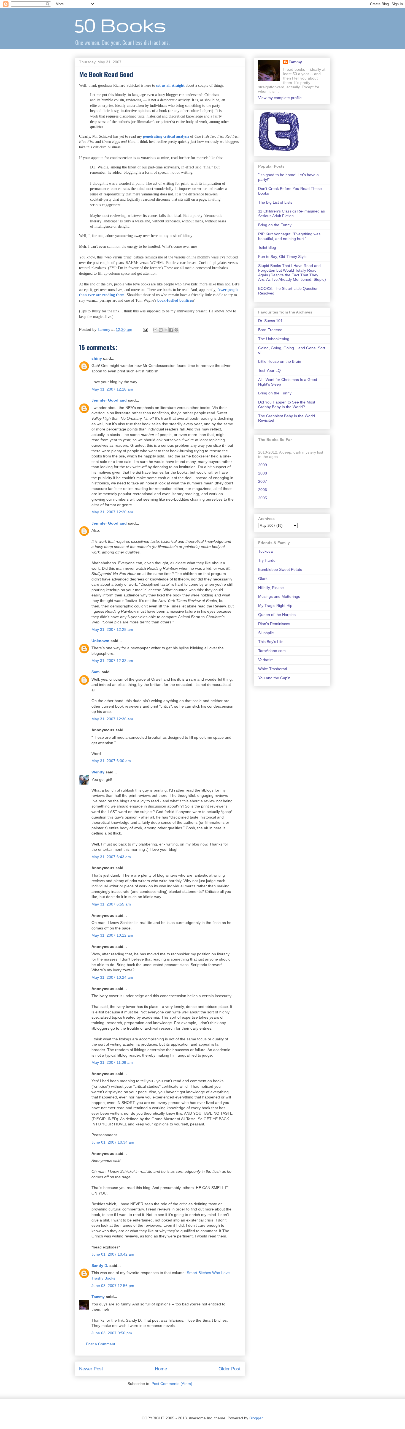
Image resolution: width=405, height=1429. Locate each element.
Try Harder (267, 560)
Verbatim (266, 660)
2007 (262, 481)
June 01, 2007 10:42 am (112, 1254)
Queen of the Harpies (277, 614)
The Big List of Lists (275, 202)
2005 (262, 498)
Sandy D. (99, 1265)
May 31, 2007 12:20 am (112, 512)
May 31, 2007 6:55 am (111, 904)
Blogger (256, 1418)
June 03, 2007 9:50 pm (111, 1333)
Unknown (100, 641)
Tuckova (265, 551)
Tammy (98, 1296)
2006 (262, 489)
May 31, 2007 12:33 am (112, 660)
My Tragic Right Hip (275, 605)
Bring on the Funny (274, 225)
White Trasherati (272, 669)
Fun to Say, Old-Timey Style (282, 256)
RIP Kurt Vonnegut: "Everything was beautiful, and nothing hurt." (289, 236)
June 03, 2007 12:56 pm (112, 1285)
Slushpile (266, 633)
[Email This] (155, 329)
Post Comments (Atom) (172, 1383)
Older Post (229, 1368)
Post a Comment (100, 1344)
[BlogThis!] (160, 329)
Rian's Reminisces (274, 623)
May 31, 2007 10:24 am (112, 977)
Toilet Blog (267, 247)
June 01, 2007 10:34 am (112, 1142)
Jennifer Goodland (109, 400)
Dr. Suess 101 (270, 320)
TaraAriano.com (272, 650)
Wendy (97, 772)
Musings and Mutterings (279, 596)
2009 (262, 465)
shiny (96, 358)
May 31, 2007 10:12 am (112, 935)
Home (161, 1368)
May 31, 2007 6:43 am (111, 857)
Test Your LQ (269, 370)
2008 (262, 473)
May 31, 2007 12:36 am (112, 719)
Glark (263, 578)
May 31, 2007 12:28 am (112, 629)
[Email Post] (145, 329)
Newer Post (91, 1368)
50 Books (120, 25)
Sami (96, 672)
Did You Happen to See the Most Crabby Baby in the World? (286, 404)
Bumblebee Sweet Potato (280, 569)
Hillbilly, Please (271, 587)
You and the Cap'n (274, 678)
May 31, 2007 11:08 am (112, 1062)
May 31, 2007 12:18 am (112, 389)
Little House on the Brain (279, 361)
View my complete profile (280, 98)
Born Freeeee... (272, 330)
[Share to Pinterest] (176, 329)
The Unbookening (273, 339)
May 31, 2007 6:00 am (111, 761)
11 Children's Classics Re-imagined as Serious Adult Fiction (291, 213)
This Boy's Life (271, 641)
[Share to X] (166, 329)
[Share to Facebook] (171, 329)
